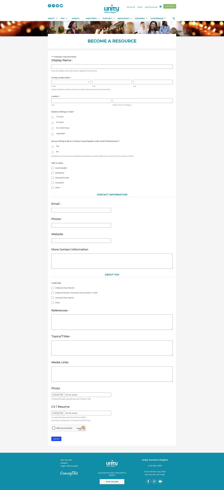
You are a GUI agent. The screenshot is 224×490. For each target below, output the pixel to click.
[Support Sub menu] (113, 19)
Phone (56, 219)
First (93, 86)
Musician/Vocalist (62, 178)
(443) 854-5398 (155, 466)
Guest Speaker (61, 168)
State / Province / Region (122, 105)
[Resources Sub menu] (131, 19)
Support (107, 18)
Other (57, 188)
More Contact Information (69, 249)
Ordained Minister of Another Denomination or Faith (76, 293)
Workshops (59, 173)
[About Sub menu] (56, 19)
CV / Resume (60, 406)
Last (134, 86)
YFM (62, 18)
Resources (123, 18)
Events (75, 18)
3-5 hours (60, 122)
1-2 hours (59, 117)
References (60, 310)
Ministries (91, 18)
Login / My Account (151, 7)
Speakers (140, 18)
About (51, 18)
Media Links (59, 362)
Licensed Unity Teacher (64, 298)
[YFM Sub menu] (66, 19)
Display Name (61, 60)
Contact (139, 7)
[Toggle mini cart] (160, 7)
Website (57, 234)
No (57, 152)
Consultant (59, 183)
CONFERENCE (156, 18)
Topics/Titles (61, 336)
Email (56, 203)
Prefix (53, 86)
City (52, 105)
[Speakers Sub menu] (146, 19)
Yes (57, 146)
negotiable (60, 133)
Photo (55, 388)
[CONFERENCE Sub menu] (164, 19)
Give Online (170, 6)
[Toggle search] (173, 18)
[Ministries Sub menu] (98, 19)
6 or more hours (62, 128)
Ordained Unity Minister (64, 288)
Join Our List (131, 7)
